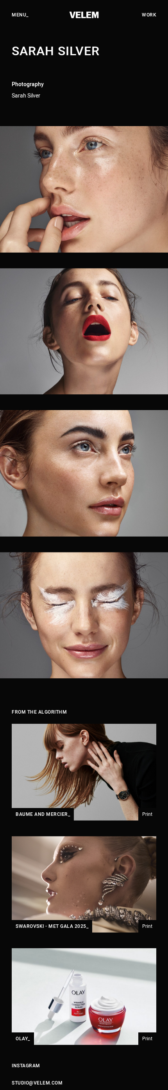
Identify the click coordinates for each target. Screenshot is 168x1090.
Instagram (26, 1065)
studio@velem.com (37, 1082)
